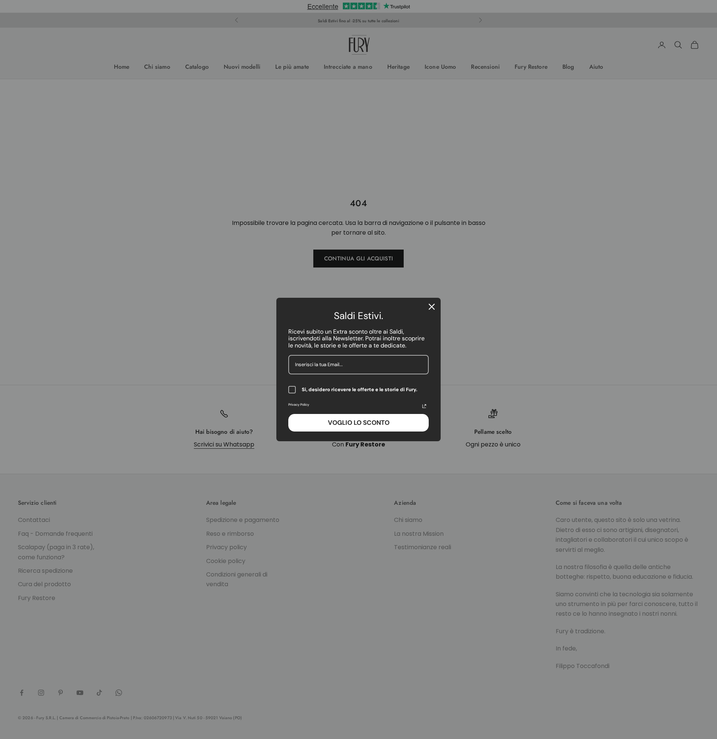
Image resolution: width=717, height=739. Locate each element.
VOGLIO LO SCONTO (358, 422)
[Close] (432, 307)
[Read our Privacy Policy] (424, 406)
